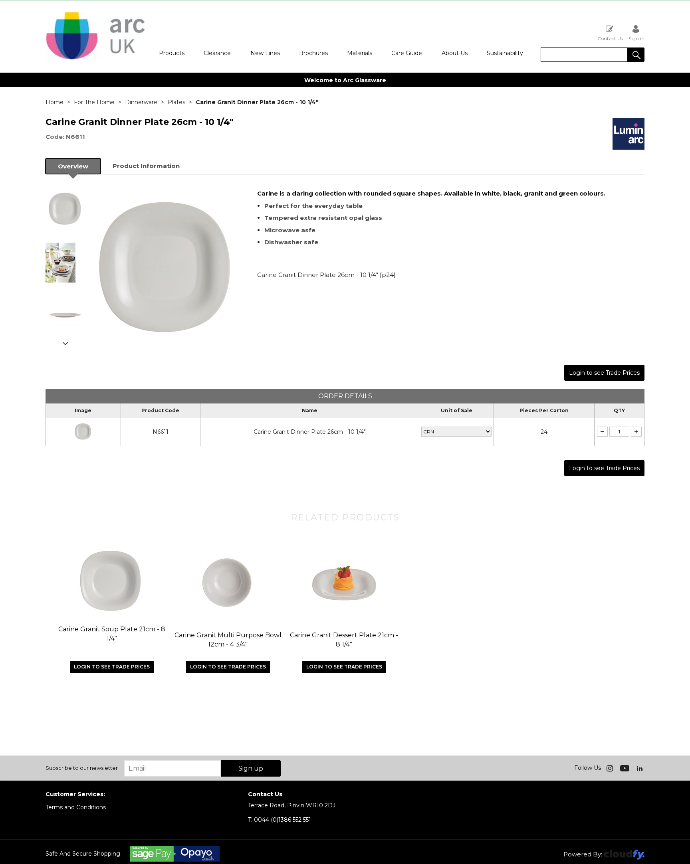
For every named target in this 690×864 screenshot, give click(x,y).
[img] (611, 768)
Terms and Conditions (76, 807)
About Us (455, 53)
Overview (73, 166)
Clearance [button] (217, 53)
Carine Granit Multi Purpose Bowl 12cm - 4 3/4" (228, 639)
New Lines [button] (265, 53)
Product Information (146, 166)
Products (171, 53)
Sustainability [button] (505, 53)
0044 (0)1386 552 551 (279, 819)
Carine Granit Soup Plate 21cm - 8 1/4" (111, 633)
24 (544, 431)
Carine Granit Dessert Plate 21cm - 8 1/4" (344, 639)
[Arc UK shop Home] (95, 59)
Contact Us (610, 38)
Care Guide (406, 53)
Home (54, 102)
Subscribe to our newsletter (82, 768)
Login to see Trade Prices (604, 372)
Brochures (313, 53)
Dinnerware (141, 102)
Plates (176, 102)
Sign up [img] (250, 768)
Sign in (636, 38)
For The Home (94, 102)
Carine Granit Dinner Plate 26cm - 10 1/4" (310, 432)
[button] (636, 54)
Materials (359, 53)
